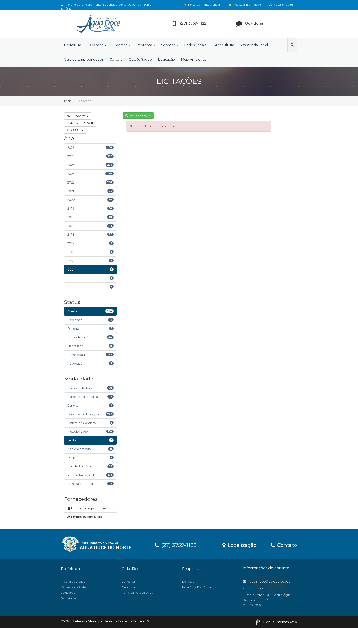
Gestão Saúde (140, 60)
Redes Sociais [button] (195, 45)
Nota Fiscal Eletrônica (196, 587)
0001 (74, 130)
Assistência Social (254, 45)
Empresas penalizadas (86, 517)
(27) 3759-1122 (178, 545)
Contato (286, 545)
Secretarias (68, 598)
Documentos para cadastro (90, 508)
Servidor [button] (168, 45)
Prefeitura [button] (73, 45)
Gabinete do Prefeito (75, 587)
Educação (166, 60)
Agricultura (224, 45)
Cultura (116, 60)
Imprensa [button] (144, 45)
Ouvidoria (128, 587)
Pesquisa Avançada (139, 115)
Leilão (79, 123)
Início (68, 101)
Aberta (76, 116)
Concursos (128, 581)
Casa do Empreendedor (83, 60)
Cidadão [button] (97, 45)
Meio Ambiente (193, 60)
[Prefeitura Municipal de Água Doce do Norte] (98, 24)
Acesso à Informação (247, 4)
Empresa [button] (120, 45)
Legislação (68, 592)
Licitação (188, 581)
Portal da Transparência (203, 4)
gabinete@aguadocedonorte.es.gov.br (282, 581)
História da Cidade (73, 581)
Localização (241, 545)
